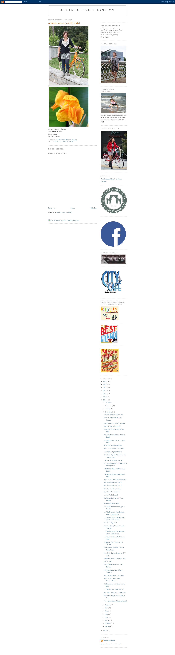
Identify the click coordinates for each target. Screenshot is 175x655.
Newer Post (51, 208)
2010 (105, 630)
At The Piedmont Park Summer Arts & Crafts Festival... (114, 513)
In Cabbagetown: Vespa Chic (113, 414)
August (107, 605)
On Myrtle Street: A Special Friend (115, 601)
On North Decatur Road (112, 492)
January (107, 626)
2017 (105, 381)
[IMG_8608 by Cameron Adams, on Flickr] (68, 126)
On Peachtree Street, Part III (113, 482)
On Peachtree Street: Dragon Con (115, 592)
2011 (105, 400)
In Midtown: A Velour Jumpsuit (114, 423)
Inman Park (108, 561)
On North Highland (110, 523)
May (106, 614)
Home (73, 208)
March (107, 620)
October (107, 409)
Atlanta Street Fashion (87, 10)
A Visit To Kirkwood (111, 495)
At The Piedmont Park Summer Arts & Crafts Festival (114, 532)
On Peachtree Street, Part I (112, 489)
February (108, 623)
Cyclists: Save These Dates (113, 445)
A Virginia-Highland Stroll (113, 452)
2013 (105, 394)
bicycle (58, 141)
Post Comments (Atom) (64, 212)
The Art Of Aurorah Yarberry (113, 460)
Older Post (93, 208)
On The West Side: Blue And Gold (115, 479)
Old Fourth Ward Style (111, 503)
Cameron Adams (109, 640)
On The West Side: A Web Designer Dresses (112, 579)
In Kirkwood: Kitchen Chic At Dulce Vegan (114, 548)
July (106, 608)
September (108, 412)
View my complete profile (111, 644)
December (108, 403)
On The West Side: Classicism (114, 448)
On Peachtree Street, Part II (112, 486)
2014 (105, 391)
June (106, 611)
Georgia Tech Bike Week (112, 426)
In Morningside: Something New (114, 558)
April (107, 617)
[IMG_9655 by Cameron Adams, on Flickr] (68, 85)
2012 (105, 397)
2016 (105, 384)
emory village (67, 141)
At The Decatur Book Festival (114, 589)
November (108, 406)
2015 (105, 387)
